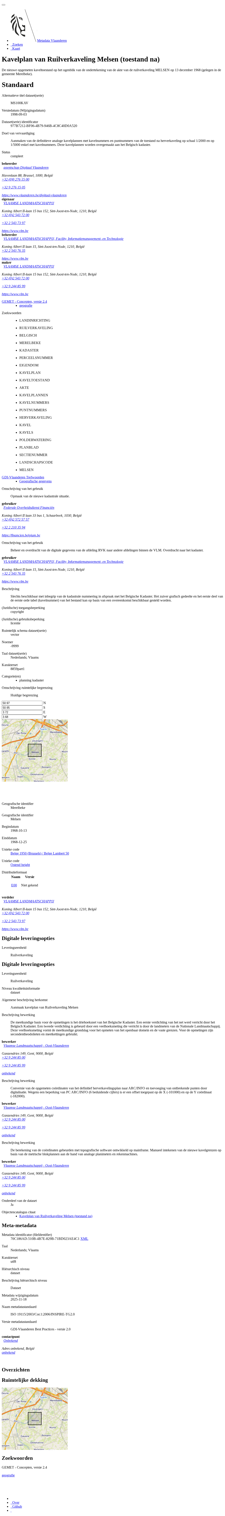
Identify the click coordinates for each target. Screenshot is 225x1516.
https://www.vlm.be (15, 231)
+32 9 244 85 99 (13, 286)
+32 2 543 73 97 (13, 223)
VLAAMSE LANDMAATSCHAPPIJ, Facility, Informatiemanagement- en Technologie (63, 239)
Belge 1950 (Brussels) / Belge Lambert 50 (40, 853)
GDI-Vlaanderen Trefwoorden (23, 477)
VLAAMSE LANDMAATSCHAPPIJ (29, 203)
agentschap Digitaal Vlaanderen (26, 167)
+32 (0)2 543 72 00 (15, 215)
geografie (25, 305)
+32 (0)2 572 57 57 (15, 519)
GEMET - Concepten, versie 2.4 (24, 301)
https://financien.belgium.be (21, 535)
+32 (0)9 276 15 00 (15, 179)
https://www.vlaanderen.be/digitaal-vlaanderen (34, 195)
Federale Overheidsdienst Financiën (29, 507)
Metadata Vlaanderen (52, 40)
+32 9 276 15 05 (13, 187)
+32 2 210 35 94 (13, 527)
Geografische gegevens (35, 481)
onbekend (8, 1073)
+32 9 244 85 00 (13, 1057)
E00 (14, 885)
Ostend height (20, 865)
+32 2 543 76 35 (13, 250)
